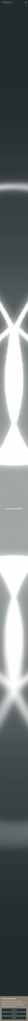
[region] (14, 1008)
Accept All (14, 1010)
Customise (14, 1014)
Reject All (14, 1017)
